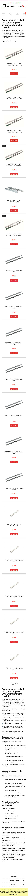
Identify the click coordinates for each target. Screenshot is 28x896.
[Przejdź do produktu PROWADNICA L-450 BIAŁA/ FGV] (14, 657)
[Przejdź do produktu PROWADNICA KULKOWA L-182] (14, 296)
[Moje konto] (17, 14)
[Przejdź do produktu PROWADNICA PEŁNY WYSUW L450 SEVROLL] (14, 225)
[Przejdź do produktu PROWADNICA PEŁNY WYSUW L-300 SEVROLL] (14, 88)
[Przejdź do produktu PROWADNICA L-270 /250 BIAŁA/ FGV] (14, 513)
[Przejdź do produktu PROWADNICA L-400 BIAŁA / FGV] (14, 621)
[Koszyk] (24, 14)
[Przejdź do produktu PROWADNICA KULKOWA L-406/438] (14, 477)
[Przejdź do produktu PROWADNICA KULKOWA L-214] (14, 332)
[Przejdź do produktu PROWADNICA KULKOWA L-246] (14, 368)
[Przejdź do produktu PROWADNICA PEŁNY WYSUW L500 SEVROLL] (14, 155)
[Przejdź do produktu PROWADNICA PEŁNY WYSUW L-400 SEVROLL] (14, 54)
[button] (3, 14)
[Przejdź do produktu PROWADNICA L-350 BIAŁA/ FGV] (14, 585)
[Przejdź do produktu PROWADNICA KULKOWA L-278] (14, 404)
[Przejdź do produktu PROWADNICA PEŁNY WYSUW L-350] (14, 189)
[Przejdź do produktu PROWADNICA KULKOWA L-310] (14, 441)
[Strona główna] (14, 7)
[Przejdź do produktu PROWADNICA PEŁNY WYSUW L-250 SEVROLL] (14, 121)
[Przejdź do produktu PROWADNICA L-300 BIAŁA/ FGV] (14, 549)
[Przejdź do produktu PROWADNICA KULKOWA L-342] (14, 259)
